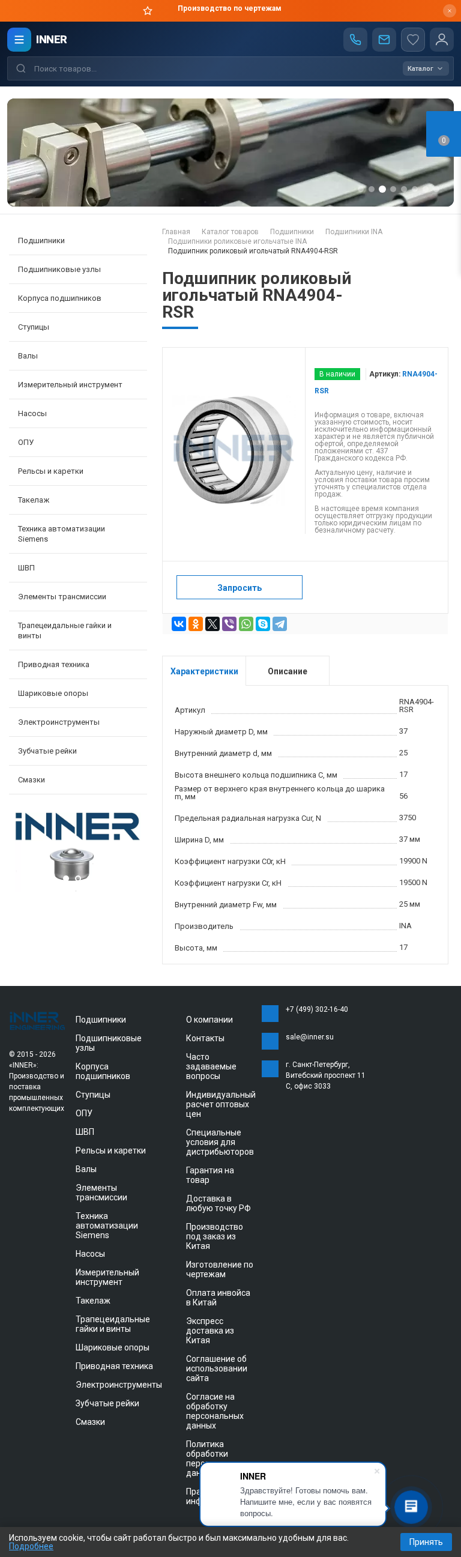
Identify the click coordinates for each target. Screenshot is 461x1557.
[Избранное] (413, 40)
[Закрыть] (449, 10)
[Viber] (229, 624)
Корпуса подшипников (103, 1071)
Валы (86, 1169)
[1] (78, 889)
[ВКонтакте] (179, 624)
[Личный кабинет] (442, 40)
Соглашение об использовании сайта (216, 1368)
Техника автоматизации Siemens (107, 1225)
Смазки (31, 779)
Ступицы (93, 1094)
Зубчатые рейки (47, 750)
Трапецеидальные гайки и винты (113, 1324)
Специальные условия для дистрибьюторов (220, 1142)
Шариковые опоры (112, 1347)
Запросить (239, 588)
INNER (51, 39)
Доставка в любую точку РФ (218, 1203)
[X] (212, 624)
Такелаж (93, 1300)
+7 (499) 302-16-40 (317, 1009)
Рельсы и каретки (111, 1150)
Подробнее (31, 1546)
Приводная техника (114, 1366)
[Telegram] (280, 624)
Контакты (205, 1038)
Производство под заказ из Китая (214, 1236)
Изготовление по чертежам (219, 1269)
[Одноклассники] (195, 624)
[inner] (38, 1020)
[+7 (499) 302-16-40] (355, 40)
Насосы (90, 1254)
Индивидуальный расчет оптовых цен (221, 1104)
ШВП (85, 1132)
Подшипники (101, 1019)
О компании (209, 1019)
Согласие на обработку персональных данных (215, 1411)
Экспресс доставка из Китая (210, 1330)
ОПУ (84, 1113)
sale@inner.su (310, 1037)
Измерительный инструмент (107, 1277)
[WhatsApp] (246, 624)
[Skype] (263, 624)
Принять (426, 1542)
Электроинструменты (119, 1384)
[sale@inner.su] (384, 40)
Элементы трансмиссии (101, 1192)
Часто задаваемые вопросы (211, 1066)
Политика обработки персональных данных (215, 1458)
